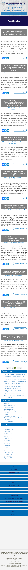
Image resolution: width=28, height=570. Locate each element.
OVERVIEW (14, 488)
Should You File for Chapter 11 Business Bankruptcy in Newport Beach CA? (14, 303)
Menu (14, 13)
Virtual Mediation (8, 421)
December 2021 (8, 428)
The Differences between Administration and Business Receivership (14, 238)
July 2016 (7, 440)
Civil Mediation (15, 141)
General (6, 414)
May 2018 (7, 436)
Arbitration (7, 404)
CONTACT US (14, 514)
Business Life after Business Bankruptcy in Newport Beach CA (14, 173)
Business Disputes (9, 407)
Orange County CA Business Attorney (14, 501)
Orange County (22, 552)
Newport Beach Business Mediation (14, 498)
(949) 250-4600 (15, 8)
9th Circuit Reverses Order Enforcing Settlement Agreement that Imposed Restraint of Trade (14, 395)
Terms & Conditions (17, 558)
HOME (14, 466)
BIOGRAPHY (14, 469)
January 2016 (8, 450)
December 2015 (8, 452)
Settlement (7, 419)
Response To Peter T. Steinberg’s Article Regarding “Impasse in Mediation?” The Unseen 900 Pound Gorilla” (14, 376)
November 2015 (8, 454)
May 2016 (7, 443)
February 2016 (8, 449)
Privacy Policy (9, 558)
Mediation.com (18, 566)
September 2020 (8, 429)
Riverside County (13, 553)
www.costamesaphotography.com (14, 563)
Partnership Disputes (9, 416)
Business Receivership (19, 242)
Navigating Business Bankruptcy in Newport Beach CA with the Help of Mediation (14, 32)
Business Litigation (19, 209)
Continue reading (21, 58)
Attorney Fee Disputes (14, 485)
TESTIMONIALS (14, 508)
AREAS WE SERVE (14, 495)
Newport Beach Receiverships (14, 479)
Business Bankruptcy (18, 37)
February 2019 (8, 431)
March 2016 (7, 447)
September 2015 (8, 458)
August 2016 (8, 438)
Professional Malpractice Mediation (13, 418)
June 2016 (7, 442)
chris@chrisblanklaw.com (14, 10)
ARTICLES (14, 511)
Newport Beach (14, 552)
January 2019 (8, 433)
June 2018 (7, 435)
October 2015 (8, 456)
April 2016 (7, 445)
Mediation (14, 482)
